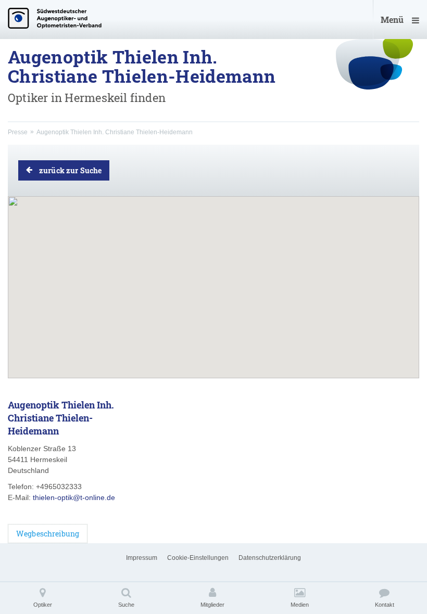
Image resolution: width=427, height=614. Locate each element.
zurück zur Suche (70, 170)
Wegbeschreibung (47, 534)
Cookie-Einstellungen (198, 557)
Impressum (141, 557)
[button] (213, 278)
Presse (18, 132)
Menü (392, 19)
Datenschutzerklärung (269, 557)
